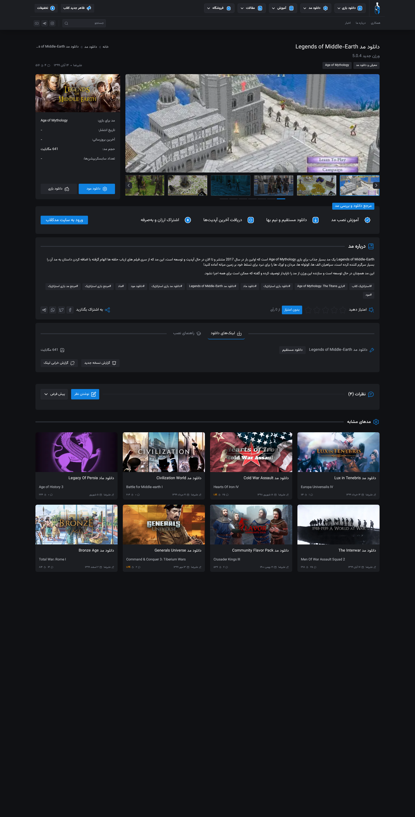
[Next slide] (376, 185)
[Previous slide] (128, 185)
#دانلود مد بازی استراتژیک (167, 286)
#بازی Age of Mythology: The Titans (321, 286)
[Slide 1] (360, 185)
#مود (369, 295)
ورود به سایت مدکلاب (64, 220)
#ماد (121, 286)
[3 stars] (325, 309)
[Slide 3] (274, 185)
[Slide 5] (188, 185)
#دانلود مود (138, 286)
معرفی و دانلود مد (366, 65)
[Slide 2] (317, 185)
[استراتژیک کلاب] (377, 8)
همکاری (375, 23)
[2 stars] (334, 309)
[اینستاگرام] (52, 23)
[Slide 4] (231, 185)
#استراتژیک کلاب (362, 286)
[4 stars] (316, 309)
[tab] (187, 333)
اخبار (348, 23)
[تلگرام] (45, 23)
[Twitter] (61, 309)
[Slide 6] (144, 185)
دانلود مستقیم (292, 350)
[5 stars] (308, 309)
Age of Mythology (337, 65)
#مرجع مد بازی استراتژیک (63, 286)
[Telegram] (44, 309)
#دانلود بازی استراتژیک (276, 286)
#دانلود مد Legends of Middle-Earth (212, 286)
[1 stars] (342, 309)
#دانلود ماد (250, 286)
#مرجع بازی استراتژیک (98, 286)
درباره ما (361, 23)
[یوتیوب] (37, 23)
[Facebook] (70, 309)
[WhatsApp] (52, 309)
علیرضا (77, 65)
